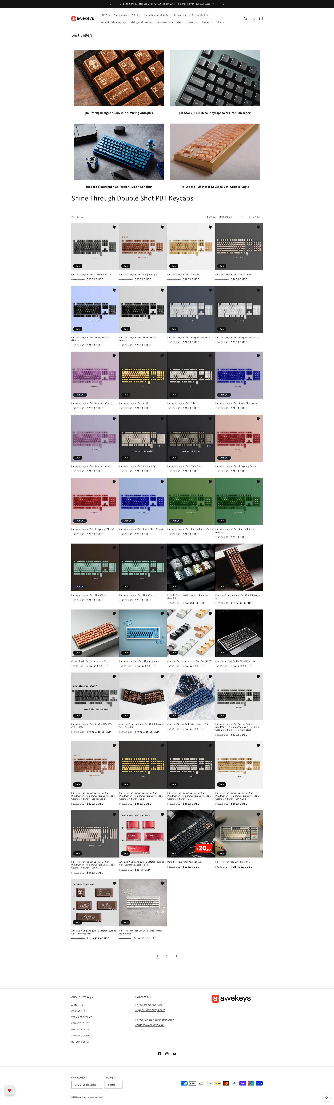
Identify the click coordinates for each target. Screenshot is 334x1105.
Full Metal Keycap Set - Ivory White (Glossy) (237, 337)
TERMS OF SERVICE (81, 1017)
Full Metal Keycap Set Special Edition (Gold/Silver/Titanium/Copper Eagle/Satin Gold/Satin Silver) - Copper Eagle (93, 796)
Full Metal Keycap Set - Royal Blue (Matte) (236, 403)
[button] (105, 15)
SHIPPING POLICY (81, 1035)
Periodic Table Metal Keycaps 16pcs (185, 861)
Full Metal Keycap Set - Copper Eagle (138, 274)
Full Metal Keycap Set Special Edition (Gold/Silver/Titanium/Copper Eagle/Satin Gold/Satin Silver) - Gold (141, 796)
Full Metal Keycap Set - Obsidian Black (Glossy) (139, 339)
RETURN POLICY (80, 1041)
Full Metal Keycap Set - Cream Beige (137, 466)
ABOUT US (77, 1004)
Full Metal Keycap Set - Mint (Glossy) (137, 595)
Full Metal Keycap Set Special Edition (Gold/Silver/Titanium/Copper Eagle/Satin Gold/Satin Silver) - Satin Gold (237, 796)
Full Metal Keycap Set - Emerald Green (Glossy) (234, 531)
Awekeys (82, 1097)
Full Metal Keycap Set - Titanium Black (91, 274)
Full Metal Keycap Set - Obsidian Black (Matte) (91, 339)
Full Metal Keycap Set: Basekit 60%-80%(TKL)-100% (91, 726)
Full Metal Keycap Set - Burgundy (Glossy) (92, 529)
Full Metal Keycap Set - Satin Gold (184, 274)
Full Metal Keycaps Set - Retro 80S (232, 861)
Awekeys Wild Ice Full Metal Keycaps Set (187, 724)
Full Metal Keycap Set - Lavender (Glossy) (92, 403)
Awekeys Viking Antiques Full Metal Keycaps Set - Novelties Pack (93, 932)
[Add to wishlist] (114, 227)
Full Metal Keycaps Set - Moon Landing (139, 661)
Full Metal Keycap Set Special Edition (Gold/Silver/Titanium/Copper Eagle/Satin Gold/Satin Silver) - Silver (189, 796)
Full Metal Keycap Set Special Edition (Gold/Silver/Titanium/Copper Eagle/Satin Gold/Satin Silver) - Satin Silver (93, 864)
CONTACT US (78, 1011)
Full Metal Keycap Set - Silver (182, 403)
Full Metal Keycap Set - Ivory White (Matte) (189, 337)
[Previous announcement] (110, 4)
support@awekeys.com (150, 1010)
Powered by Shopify (95, 1097)
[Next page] (176, 956)
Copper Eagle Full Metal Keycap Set (89, 661)
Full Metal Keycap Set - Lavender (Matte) (92, 466)
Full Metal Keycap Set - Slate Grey (184, 466)
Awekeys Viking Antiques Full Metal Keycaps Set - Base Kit (141, 726)
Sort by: (211, 216)
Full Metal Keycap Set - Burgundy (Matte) (236, 466)
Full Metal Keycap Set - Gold (133, 403)
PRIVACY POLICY (80, 1023)
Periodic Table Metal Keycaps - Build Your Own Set (188, 597)
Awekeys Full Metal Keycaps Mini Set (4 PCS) (189, 661)
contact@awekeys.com (149, 1025)
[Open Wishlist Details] (9, 1090)
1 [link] (157, 956)
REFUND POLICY (80, 1029)
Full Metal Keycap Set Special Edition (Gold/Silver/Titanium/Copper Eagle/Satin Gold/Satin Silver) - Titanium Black (237, 727)
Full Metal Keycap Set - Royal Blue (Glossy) (141, 529)
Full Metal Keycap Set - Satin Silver (233, 274)
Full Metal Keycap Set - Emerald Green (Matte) (190, 529)
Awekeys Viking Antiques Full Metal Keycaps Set (237, 597)
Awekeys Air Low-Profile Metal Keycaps (235, 661)
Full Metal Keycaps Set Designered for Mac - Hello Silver (141, 932)
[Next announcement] (224, 4)
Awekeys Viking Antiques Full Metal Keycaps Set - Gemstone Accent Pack (141, 863)
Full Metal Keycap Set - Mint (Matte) (89, 595)
